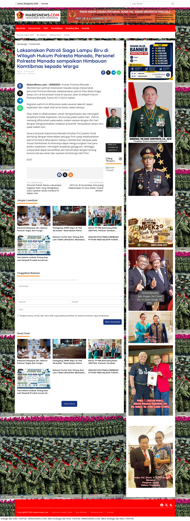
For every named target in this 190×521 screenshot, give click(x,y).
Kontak (110, 512)
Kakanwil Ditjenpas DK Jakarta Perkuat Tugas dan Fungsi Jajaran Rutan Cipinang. (32, 229)
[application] (114, 147)
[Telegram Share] (113, 72)
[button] (172, 3)
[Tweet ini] (108, 72)
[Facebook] (59, 174)
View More (69, 403)
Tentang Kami (97, 512)
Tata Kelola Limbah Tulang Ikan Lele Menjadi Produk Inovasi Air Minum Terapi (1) (32, 258)
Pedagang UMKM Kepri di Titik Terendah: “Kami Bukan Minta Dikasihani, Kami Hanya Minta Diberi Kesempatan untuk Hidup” (69, 229)
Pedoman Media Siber (62, 512)
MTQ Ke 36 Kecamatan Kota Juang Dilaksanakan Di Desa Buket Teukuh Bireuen (85, 186)
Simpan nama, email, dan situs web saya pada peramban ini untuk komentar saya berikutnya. (64, 315)
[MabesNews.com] (37, 16)
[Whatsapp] (119, 72)
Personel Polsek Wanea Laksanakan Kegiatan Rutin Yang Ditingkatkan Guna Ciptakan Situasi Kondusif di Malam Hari (44, 188)
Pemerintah (21, 74)
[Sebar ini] (103, 72)
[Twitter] (65, 174)
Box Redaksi (81, 512)
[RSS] (70, 174)
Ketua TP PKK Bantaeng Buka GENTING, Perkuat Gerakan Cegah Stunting (102, 229)
